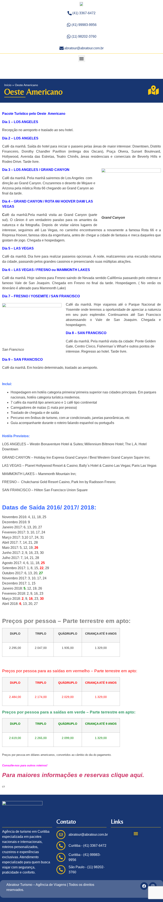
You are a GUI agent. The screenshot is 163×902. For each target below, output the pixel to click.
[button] (81, 58)
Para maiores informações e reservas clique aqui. (73, 775)
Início (7, 85)
